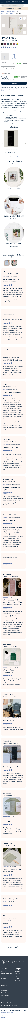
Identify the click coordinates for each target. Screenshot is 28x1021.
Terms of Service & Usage (7, 1012)
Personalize (14, 83)
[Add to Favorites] (20, 18)
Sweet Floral (5, 597)
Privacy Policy (4, 1015)
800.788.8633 (6, 1005)
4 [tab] (17, 156)
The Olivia (5, 667)
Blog (16, 976)
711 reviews (13, 47)
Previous (3, 25)
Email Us (16, 1005)
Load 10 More (13, 947)
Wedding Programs (11, 11)
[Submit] (25, 5)
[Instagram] (11, 1003)
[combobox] (14, 5)
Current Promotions (20, 980)
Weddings (3, 971)
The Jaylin (5, 764)
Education (3, 978)
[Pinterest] (8, 1003)
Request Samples (5, 995)
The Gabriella (5, 559)
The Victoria (5, 517)
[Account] (23, 2)
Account (3, 988)
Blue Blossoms (6, 901)
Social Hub (17, 973)
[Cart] (26, 2)
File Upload (4, 990)
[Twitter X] (4, 1003)
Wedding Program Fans (7, 13)
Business (3, 976)
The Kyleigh (5, 866)
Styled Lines (5, 276)
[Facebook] (6, 1003)
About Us (17, 971)
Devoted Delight (6, 717)
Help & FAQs (4, 992)
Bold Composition (6, 920)
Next (24, 25)
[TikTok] (2, 1003)
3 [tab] (15, 156)
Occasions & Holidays (6, 973)
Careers (17, 978)
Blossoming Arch (6, 816)
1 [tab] (10, 156)
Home (2, 11)
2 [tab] (13, 156)
